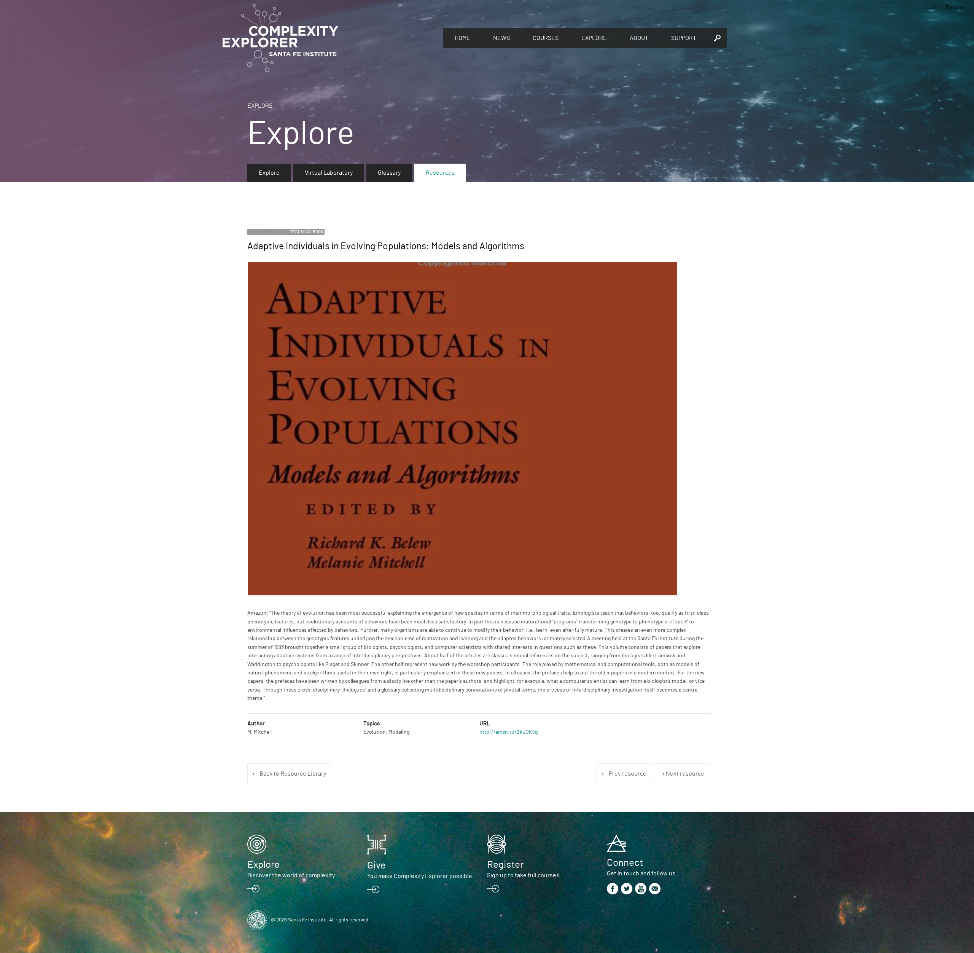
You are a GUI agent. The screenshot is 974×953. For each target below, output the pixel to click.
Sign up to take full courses (523, 875)
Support (683, 38)
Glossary (389, 173)
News (501, 38)
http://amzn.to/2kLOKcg (508, 732)
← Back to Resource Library (289, 774)
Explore (594, 38)
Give (376, 865)
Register (956, 7)
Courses (546, 38)
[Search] (717, 38)
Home (462, 38)
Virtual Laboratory (329, 173)
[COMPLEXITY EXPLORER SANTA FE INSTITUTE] (329, 38)
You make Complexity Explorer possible (419, 876)
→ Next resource (681, 774)
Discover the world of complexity (291, 875)
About (639, 38)
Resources (440, 173)
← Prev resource (624, 774)
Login (930, 7)
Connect (625, 863)
